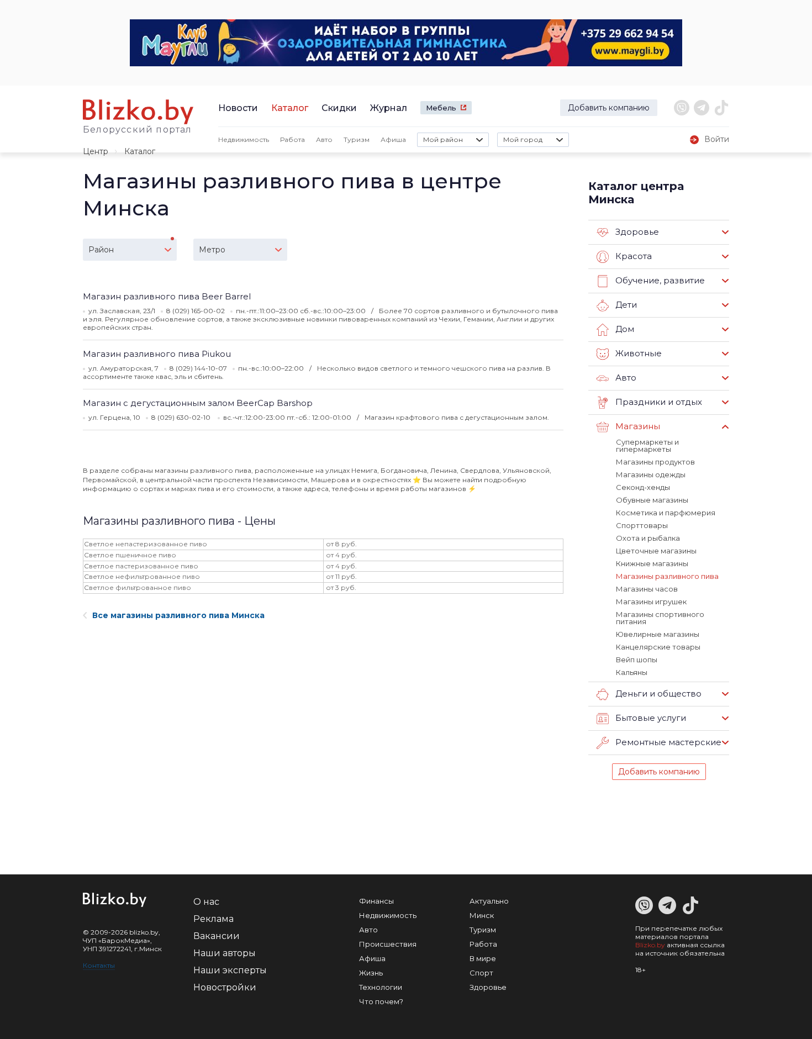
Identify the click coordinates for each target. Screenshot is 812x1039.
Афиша (393, 139)
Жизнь (371, 972)
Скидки (339, 108)
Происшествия (387, 944)
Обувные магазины (652, 499)
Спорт (481, 972)
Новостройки (224, 987)
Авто (324, 139)
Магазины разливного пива (667, 576)
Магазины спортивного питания (660, 618)
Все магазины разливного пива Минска (178, 615)
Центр (95, 151)
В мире (483, 958)
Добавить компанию (609, 108)
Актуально (489, 900)
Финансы (376, 900)
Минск (482, 915)
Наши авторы (224, 953)
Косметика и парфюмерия (665, 512)
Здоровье (488, 987)
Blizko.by (650, 945)
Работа (292, 139)
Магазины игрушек (651, 601)
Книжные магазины (652, 563)
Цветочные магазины (656, 550)
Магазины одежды (651, 474)
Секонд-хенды (643, 487)
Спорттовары (642, 525)
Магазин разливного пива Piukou (157, 354)
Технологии (380, 987)
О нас (206, 901)
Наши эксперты (230, 970)
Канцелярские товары (658, 646)
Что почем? (381, 1001)
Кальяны (631, 672)
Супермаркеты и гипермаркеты (647, 445)
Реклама (213, 919)
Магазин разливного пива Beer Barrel (167, 296)
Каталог (289, 108)
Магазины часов (647, 588)
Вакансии (216, 936)
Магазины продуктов (655, 461)
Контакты (99, 965)
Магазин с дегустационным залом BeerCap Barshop (198, 403)
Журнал (388, 108)
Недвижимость (243, 139)
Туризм (357, 139)
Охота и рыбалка (648, 538)
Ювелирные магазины (657, 634)
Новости (238, 108)
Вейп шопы (636, 659)
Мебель (441, 107)
